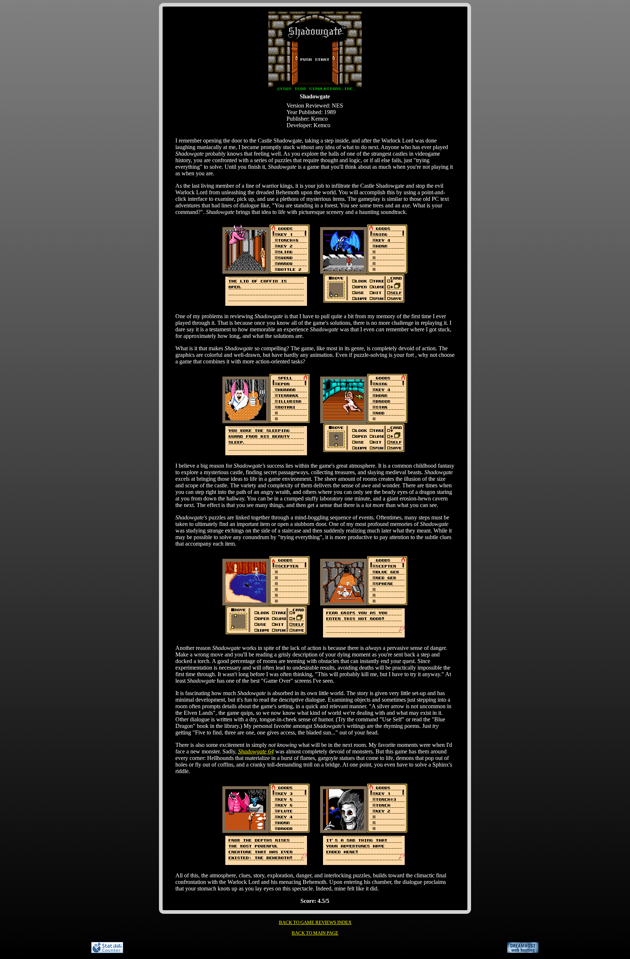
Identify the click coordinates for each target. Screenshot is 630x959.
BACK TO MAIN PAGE (315, 933)
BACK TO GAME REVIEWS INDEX (315, 922)
